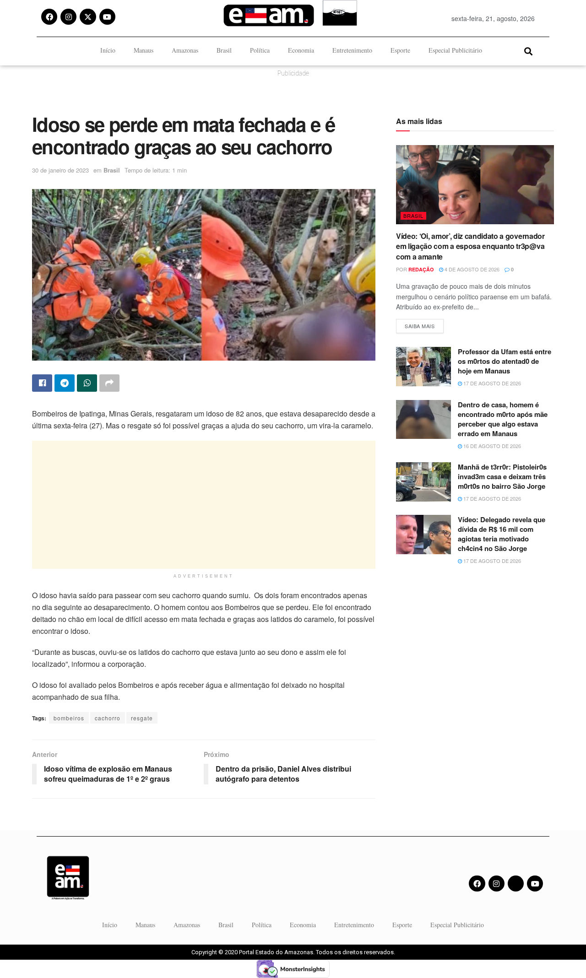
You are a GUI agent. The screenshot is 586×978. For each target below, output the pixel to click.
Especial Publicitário (455, 50)
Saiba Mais (424, 324)
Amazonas (185, 50)
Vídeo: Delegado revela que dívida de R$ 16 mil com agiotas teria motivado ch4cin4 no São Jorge (501, 533)
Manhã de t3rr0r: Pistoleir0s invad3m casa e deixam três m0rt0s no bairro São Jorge (502, 476)
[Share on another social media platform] (109, 383)
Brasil (224, 50)
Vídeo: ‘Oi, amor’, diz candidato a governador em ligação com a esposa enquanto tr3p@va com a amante (470, 246)
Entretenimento (352, 50)
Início (107, 50)
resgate (142, 718)
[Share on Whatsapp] (87, 383)
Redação (421, 269)
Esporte (400, 50)
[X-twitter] (88, 17)
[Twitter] (516, 883)
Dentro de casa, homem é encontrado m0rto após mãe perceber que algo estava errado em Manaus (503, 419)
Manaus (143, 50)
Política (260, 50)
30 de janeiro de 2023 (60, 170)
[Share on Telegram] (64, 383)
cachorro (107, 718)
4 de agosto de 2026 (471, 269)
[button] (528, 51)
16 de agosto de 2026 (491, 445)
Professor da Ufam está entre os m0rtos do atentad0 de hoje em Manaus (504, 361)
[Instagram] (68, 17)
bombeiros (69, 718)
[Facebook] (49, 17)
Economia (301, 50)
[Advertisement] (203, 505)
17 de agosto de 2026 (491, 383)
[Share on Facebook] (42, 383)
